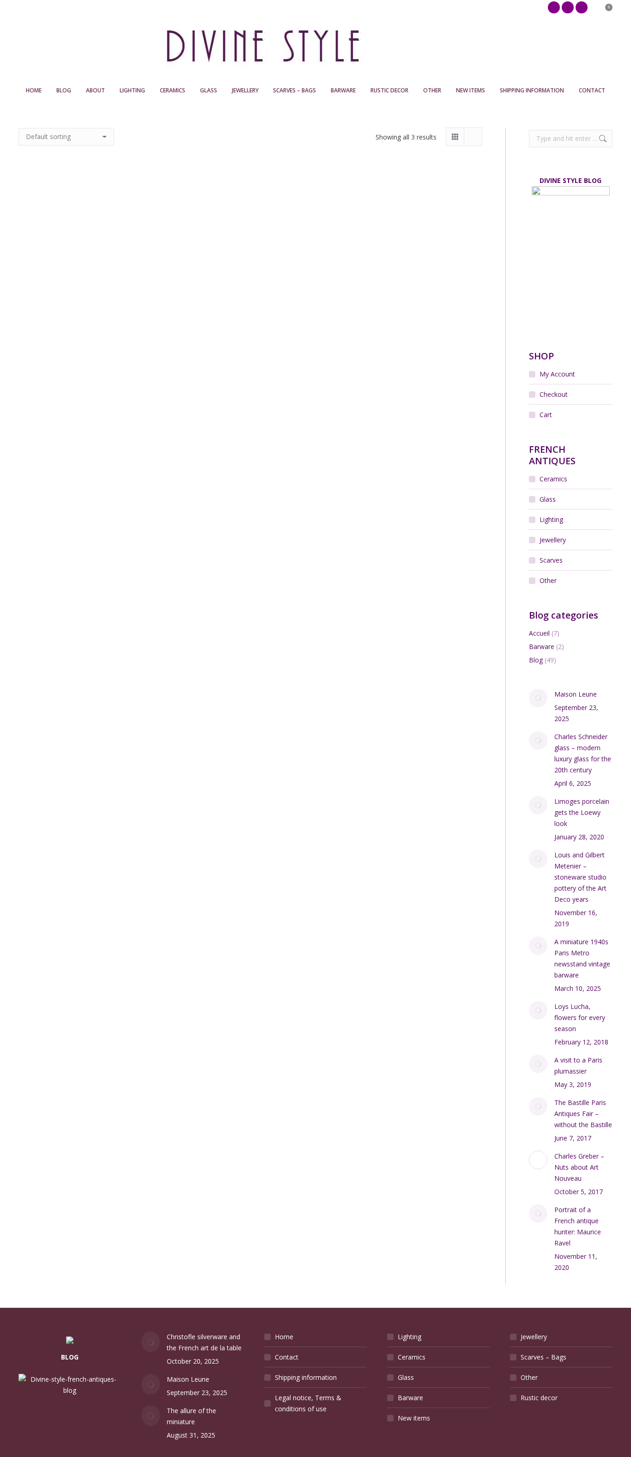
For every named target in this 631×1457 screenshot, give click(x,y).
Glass (548, 499)
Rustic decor (539, 1397)
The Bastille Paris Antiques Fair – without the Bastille (583, 1113)
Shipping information (306, 1377)
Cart (546, 414)
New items (414, 1418)
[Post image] (538, 698)
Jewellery (553, 539)
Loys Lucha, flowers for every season (579, 1017)
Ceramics (553, 478)
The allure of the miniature (191, 1416)
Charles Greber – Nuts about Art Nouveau (579, 1167)
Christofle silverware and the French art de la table (204, 1342)
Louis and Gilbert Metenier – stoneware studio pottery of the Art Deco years (580, 877)
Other (548, 580)
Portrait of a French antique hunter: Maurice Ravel (577, 1226)
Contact (286, 1357)
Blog (536, 660)
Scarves (551, 560)
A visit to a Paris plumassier (578, 1065)
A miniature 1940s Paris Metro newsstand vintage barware (582, 958)
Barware (541, 646)
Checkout (554, 394)
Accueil (539, 633)
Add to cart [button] (56, 290)
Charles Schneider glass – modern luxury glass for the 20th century (582, 753)
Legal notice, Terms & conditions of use (308, 1403)
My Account (557, 374)
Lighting (551, 519)
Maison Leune (575, 694)
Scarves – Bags (543, 1357)
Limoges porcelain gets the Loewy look (581, 812)
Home (284, 1336)
